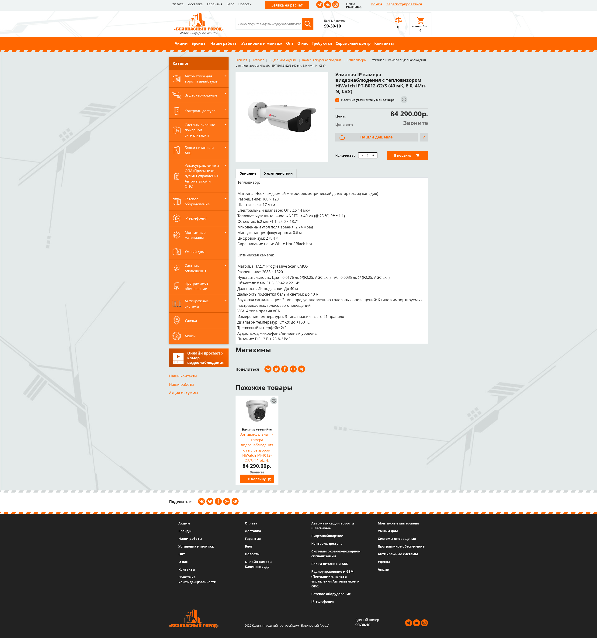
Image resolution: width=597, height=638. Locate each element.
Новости (245, 4)
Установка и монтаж (261, 43)
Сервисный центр (353, 43)
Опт (290, 43)
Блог (230, 4)
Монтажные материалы (398, 523)
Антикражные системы (398, 554)
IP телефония (322, 601)
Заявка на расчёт (286, 5)
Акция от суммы (183, 392)
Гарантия (214, 4)
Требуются (322, 43)
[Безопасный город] (199, 21)
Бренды (199, 43)
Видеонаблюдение (327, 536)
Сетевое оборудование (331, 594)
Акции (181, 43)
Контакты (384, 43)
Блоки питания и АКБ (329, 564)
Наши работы (224, 43)
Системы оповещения (397, 538)
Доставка (195, 4)
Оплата (178, 4)
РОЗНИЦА (353, 7)
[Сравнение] (403, 99)
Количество (345, 155)
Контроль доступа (326, 543)
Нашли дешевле (376, 137)
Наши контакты (183, 376)
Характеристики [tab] (278, 173)
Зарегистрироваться (404, 4)
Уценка (384, 561)
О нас (302, 43)
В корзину (403, 155)
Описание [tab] (247, 173)
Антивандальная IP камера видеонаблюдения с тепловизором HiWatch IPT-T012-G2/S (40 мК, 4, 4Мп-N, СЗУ (257, 447)
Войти (376, 4)
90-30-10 (332, 26)
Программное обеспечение (401, 546)
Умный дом (388, 531)
